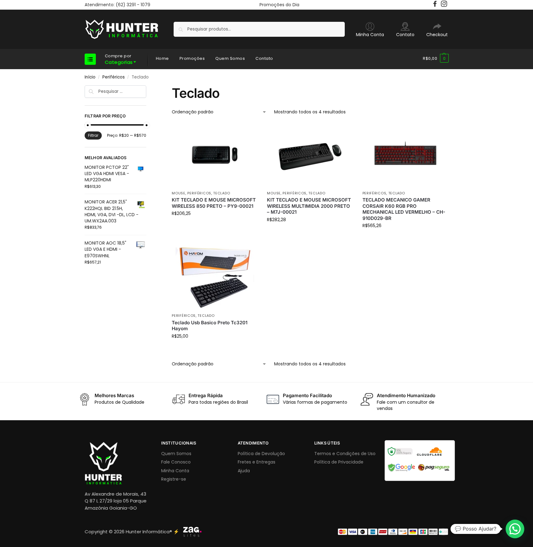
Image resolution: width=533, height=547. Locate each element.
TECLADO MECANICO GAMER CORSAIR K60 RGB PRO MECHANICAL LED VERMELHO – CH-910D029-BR (403, 209)
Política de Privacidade (338, 462)
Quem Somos (176, 453)
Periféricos (113, 77)
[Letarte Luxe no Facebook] (436, 5)
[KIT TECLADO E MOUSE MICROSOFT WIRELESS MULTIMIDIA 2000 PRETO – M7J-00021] (310, 155)
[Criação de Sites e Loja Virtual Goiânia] (192, 531)
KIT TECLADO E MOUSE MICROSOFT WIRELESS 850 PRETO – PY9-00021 (214, 203)
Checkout (437, 34)
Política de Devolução (261, 453)
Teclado (221, 193)
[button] (436, 58)
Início (90, 77)
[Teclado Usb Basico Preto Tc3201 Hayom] (215, 277)
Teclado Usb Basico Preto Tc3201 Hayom (209, 326)
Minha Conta (370, 34)
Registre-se (173, 479)
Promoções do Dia (279, 5)
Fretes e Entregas (256, 462)
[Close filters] (148, 89)
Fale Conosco (176, 462)
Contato (405, 34)
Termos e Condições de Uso (345, 453)
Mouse (178, 193)
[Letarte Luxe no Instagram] (445, 5)
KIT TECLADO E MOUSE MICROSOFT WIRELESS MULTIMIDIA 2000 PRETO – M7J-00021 (309, 206)
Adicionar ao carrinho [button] (215, 227)
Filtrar (93, 135)
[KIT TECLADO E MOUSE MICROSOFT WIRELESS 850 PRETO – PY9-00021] (215, 155)
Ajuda (244, 471)
